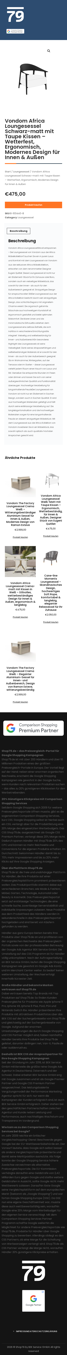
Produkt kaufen (33, 204)
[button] (49, 51)
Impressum (22, 1331)
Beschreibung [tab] (18, 231)
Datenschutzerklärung (42, 1331)
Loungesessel (21, 171)
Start (8, 171)
